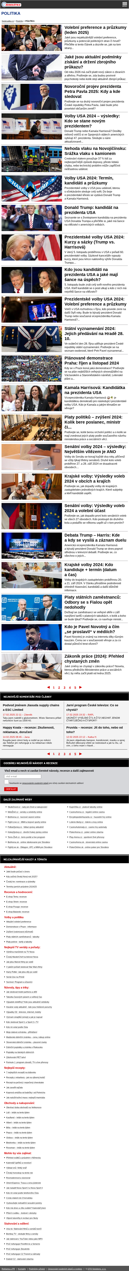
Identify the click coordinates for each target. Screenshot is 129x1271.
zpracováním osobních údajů (35, 783)
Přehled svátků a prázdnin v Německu (23, 1158)
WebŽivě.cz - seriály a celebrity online (25, 812)
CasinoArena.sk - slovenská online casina (88, 842)
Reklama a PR (8, 1269)
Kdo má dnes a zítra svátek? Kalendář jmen (26, 1208)
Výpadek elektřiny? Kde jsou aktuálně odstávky (27, 1002)
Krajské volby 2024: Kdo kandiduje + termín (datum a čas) (90, 569)
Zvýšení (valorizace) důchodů (19, 932)
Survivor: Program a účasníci (19, 982)
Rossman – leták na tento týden (20, 1148)
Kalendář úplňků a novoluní (18, 1163)
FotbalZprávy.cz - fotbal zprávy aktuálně (26, 827)
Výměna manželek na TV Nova (20, 952)
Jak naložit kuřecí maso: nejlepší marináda (25, 1097)
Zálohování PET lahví (16, 1057)
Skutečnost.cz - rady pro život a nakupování (27, 807)
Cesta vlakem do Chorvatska (19, 1198)
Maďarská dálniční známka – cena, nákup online (28, 1037)
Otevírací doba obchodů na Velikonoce (23, 1107)
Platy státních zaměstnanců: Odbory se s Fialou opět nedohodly (92, 602)
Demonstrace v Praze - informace (21, 927)
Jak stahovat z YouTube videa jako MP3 (24, 1239)
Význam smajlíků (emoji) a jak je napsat (24, 1017)
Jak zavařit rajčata (14, 1087)
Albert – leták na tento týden (19, 1122)
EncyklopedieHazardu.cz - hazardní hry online (90, 817)
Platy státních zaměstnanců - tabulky (22, 937)
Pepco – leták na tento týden (19, 1132)
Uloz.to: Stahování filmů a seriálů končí (23, 1229)
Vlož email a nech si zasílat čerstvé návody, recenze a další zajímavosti (49, 770)
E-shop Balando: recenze (17, 912)
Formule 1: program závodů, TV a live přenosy (27, 1062)
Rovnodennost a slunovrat (18, 1178)
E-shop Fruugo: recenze (17, 907)
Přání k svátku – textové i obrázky (21, 1213)
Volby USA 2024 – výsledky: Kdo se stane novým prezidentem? (92, 121)
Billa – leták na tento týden (18, 1127)
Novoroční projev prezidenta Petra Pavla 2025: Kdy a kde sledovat (92, 91)
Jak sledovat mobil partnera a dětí (21, 992)
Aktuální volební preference (18, 922)
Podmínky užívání (37, 1269)
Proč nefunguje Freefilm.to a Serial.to (23, 1244)
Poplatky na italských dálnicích (20, 1052)
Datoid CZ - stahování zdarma (19, 1259)
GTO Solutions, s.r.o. (97, 1269)
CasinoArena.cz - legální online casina (87, 812)
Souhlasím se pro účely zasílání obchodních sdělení (46, 783)
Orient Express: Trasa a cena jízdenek (23, 1183)
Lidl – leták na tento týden (18, 1112)
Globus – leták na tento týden (19, 1138)
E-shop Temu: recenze (16, 897)
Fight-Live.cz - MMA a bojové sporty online (27, 822)
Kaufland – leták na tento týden (20, 1117)
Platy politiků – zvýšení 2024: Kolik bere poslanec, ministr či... (93, 422)
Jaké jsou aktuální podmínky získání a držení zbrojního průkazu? (92, 61)
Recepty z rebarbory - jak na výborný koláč (25, 1077)
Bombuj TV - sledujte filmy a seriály (22, 1234)
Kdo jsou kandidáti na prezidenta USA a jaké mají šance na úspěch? (91, 274)
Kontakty (22, 1269)
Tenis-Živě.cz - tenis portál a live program (26, 837)
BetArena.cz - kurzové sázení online (24, 817)
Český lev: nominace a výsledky (20, 881)
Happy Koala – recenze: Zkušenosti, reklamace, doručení (28, 730)
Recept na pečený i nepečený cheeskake (25, 1082)
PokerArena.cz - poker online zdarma (86, 832)
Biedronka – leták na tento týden (21, 1143)
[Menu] (124, 4)
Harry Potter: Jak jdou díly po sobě (21, 972)
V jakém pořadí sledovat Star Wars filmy (24, 967)
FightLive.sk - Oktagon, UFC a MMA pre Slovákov (30, 847)
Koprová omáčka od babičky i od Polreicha (25, 1092)
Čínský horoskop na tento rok (19, 1173)
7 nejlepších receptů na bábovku (21, 1072)
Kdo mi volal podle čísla (17, 1027)
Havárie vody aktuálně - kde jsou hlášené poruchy (29, 1007)
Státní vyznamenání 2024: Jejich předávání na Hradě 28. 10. (94, 333)
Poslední (80, 687)
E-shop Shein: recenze (16, 902)
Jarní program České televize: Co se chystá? (92, 707)
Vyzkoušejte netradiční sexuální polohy (24, 1203)
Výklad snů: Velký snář (16, 1168)
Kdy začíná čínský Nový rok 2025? (21, 876)
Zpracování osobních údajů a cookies (65, 1269)
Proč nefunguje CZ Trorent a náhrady (23, 1254)
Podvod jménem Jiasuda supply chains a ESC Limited (31, 707)
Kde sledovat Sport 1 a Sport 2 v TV (22, 1022)
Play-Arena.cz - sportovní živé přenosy (86, 837)
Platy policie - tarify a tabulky (19, 942)
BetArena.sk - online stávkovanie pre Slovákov (29, 842)
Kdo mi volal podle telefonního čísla (22, 1193)
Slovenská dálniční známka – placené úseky (26, 1042)
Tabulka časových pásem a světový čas (24, 997)
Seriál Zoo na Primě (15, 977)
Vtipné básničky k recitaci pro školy (22, 1218)
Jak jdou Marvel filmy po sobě (19, 962)
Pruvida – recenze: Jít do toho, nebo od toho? (94, 730)
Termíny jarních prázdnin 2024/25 (21, 887)
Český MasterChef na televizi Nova (22, 957)
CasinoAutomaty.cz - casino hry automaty (88, 827)
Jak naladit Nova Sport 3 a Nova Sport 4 (24, 1188)
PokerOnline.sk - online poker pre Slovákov (89, 847)
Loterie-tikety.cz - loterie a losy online (86, 822)
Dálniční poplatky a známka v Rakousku (24, 1047)
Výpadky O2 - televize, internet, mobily (23, 1012)
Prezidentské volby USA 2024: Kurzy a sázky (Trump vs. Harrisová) (94, 242)
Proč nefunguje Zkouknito (18, 1249)
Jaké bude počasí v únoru (18, 871)
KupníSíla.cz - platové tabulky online (85, 807)
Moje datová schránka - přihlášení (21, 1032)
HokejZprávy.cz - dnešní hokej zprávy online (28, 832)
